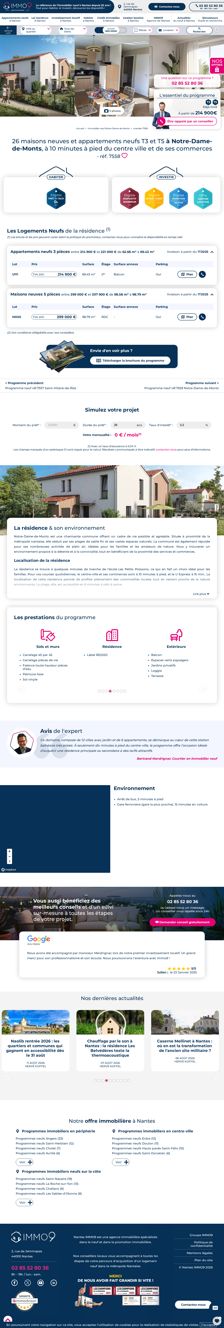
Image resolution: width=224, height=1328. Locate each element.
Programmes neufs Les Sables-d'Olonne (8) (49, 1193)
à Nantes (39, 19)
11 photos (115, 111)
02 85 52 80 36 (187, 83)
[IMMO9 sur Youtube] (40, 1283)
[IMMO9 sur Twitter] (27, 1283)
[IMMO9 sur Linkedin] (54, 1283)
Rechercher (199, 30)
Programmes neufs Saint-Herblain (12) (45, 1143)
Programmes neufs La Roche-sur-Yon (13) (47, 1183)
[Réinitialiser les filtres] (217, 29)
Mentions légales (200, 1253)
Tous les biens (69, 30)
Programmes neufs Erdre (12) (134, 1138)
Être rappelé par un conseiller (186, 121)
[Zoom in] (9, 851)
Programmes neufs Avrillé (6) (38, 1153)
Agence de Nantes (158, 19)
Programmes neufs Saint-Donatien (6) (141, 1153)
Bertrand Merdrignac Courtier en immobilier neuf (177, 759)
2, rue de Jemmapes (133, 6)
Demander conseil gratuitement (182, 922)
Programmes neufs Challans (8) (40, 1188)
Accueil (80, 128)
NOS (217, 65)
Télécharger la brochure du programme (130, 360)
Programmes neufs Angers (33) (39, 1138)
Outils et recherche (210, 19)
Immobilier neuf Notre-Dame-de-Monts (109, 128)
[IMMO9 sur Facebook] (14, 1283)
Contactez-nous (167, 6)
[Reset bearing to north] (9, 861)
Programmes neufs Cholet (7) (38, 1148)
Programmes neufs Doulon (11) (135, 1143)
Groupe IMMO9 (201, 1235)
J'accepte (208, 1325)
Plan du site (203, 1260)
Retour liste (8, 32)
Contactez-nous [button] (193, 1304)
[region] (55, 829)
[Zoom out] (9, 856)
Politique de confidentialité (201, 1244)
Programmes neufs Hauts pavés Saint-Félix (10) (148, 1148)
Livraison (168, 30)
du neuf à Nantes (184, 19)
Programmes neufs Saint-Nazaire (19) (44, 1179)
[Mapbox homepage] (8, 870)
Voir (22, 1162)
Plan (187, 274)
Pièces (143, 30)
